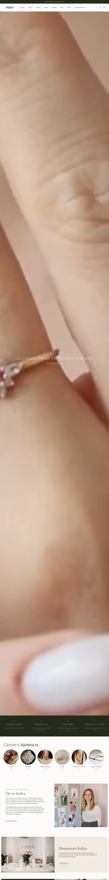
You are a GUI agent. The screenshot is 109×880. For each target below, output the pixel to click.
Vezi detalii (64, 863)
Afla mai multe (11, 820)
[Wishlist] (93, 7)
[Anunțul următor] (104, 1)
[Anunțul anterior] (5, 1)
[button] (23, 7)
